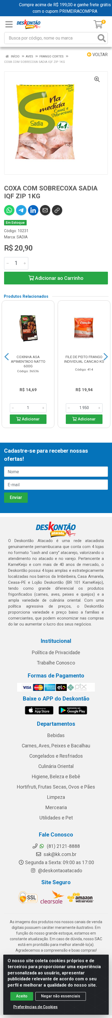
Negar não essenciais (60, 996)
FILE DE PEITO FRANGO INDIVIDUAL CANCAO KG (84, 359)
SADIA (22, 237)
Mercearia (56, 807)
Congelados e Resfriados (56, 756)
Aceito (21, 996)
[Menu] (9, 24)
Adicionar (30, 419)
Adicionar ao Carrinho (58, 278)
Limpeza (56, 797)
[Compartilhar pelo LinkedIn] (33, 210)
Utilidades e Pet (56, 818)
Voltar (99, 54)
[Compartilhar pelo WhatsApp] (9, 210)
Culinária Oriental (56, 766)
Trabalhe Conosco (56, 663)
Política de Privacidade (56, 652)
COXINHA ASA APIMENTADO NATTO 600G (28, 361)
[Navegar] (6, 356)
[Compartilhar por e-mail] (45, 210)
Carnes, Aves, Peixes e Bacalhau (56, 745)
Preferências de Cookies (35, 1007)
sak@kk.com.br (59, 854)
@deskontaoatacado (59, 870)
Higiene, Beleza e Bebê (56, 776)
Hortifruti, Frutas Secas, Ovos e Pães (56, 787)
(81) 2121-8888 (63, 846)
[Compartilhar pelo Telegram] (21, 210)
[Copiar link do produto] (57, 210)
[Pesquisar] (101, 38)
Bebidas (56, 735)
